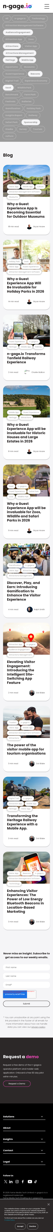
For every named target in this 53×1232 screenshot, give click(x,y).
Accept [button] (20, 1226)
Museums (29, 66)
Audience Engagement (18, 32)
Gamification (12, 108)
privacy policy (38, 1027)
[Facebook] (25, 1183)
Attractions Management (20, 53)
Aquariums (11, 66)
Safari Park (11, 122)
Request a (21, 1056)
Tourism (37, 129)
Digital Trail (12, 80)
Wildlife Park (24, 87)
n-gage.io (20, 18)
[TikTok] (37, 1183)
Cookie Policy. (9, 1220)
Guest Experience (14, 73)
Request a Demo (16, 1083)
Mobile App (27, 60)
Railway (33, 115)
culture (9, 136)
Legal (6, 1161)
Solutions (8, 1116)
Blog (8, 155)
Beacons (35, 73)
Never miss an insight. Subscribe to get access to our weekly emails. (26, 955)
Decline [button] (32, 1226)
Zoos (31, 39)
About (7, 1127)
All (6, 18)
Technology (38, 18)
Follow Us (8, 1175)
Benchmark (11, 94)
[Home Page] (17, 6)
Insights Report (13, 115)
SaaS (8, 87)
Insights (8, 1139)
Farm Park (30, 94)
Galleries (26, 101)
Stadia (9, 129)
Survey (23, 129)
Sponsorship (30, 122)
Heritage (10, 60)
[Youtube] (31, 1183)
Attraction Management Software (24, 25)
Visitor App (31, 46)
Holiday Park (34, 108)
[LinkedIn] (12, 1183)
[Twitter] (6, 1183)
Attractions (12, 46)
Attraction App (13, 39)
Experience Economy (36, 80)
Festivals (10, 101)
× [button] (48, 1204)
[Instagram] (18, 1183)
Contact (8, 1150)
